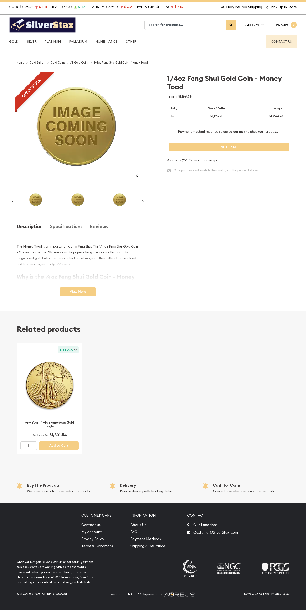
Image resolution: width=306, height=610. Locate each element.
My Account (91, 532)
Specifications (66, 226)
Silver (31, 42)
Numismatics (106, 42)
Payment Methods (145, 539)
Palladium (78, 42)
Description (30, 226)
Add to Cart (58, 446)
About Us (138, 524)
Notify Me (229, 147)
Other (131, 42)
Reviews (99, 226)
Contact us (91, 524)
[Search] (231, 25)
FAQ (133, 532)
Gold (13, 42)
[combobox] (185, 25)
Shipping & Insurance (147, 546)
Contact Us (281, 42)
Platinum (53, 42)
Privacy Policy (92, 539)
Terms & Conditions (97, 546)
